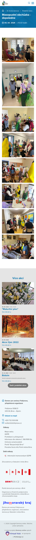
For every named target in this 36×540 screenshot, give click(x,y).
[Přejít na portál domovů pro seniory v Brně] (18, 474)
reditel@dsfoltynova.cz (13, 423)
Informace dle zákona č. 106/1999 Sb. (18, 439)
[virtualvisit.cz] (13, 533)
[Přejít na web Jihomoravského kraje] (18, 501)
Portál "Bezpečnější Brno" (14, 445)
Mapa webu (9, 432)
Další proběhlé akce (18, 385)
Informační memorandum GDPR (19, 456)
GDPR (7, 434)
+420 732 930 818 (11, 420)
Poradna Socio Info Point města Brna (18, 447)
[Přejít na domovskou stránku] (5, 3)
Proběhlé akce (27, 11)
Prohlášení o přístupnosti (14, 437)
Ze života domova (13, 11)
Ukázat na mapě (11, 416)
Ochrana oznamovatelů (13, 442)
